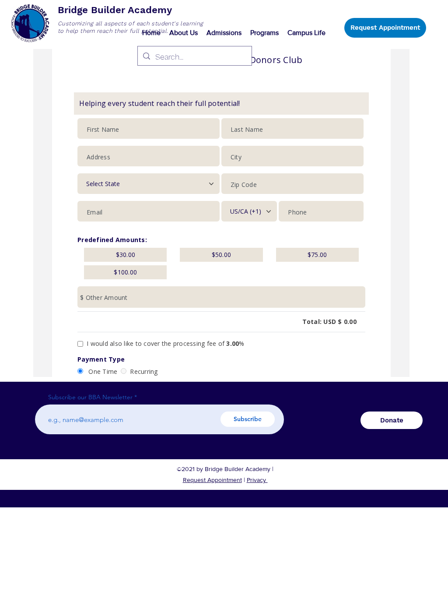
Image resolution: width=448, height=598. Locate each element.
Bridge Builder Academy (115, 9)
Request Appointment (212, 479)
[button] (183, 32)
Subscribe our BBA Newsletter (90, 397)
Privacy (257, 479)
